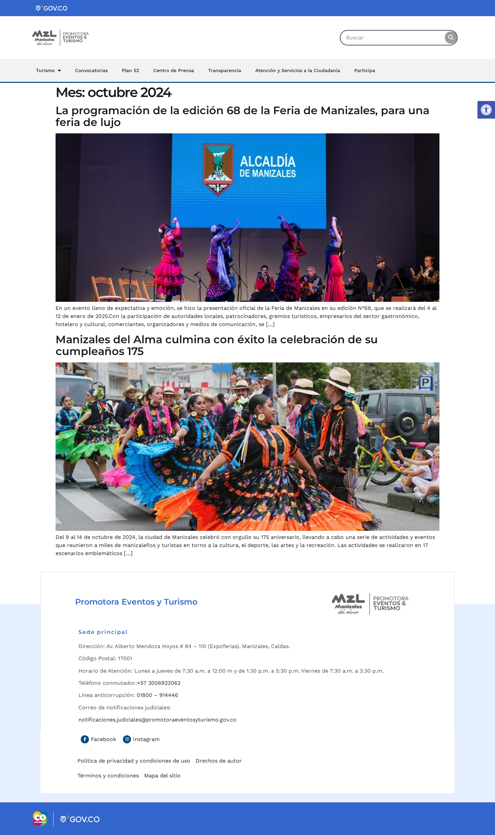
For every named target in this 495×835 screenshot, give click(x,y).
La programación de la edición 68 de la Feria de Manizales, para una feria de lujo (242, 116)
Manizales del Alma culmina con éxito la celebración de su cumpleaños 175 (217, 345)
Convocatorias (91, 70)
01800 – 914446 (157, 695)
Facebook (103, 739)
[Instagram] (127, 739)
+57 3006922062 (158, 683)
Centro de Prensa (173, 70)
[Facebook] (85, 739)
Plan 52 (130, 70)
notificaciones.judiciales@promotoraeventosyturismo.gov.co (157, 719)
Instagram (146, 739)
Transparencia (224, 70)
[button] (486, 110)
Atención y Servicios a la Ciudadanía (297, 70)
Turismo (45, 70)
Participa (364, 70)
